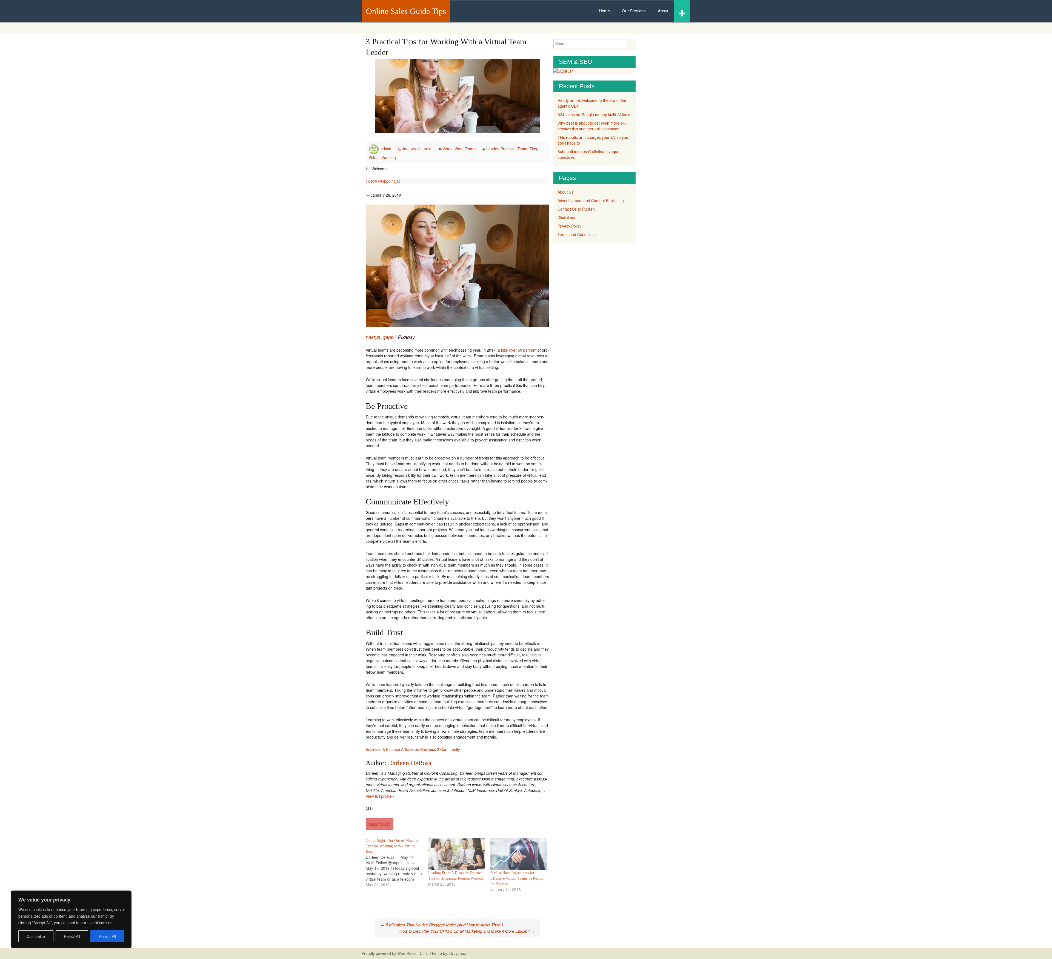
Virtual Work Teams (459, 148)
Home (604, 10)
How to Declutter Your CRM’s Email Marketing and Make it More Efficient (467, 931)
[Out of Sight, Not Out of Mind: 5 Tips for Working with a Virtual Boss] (397, 862)
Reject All (72, 936)
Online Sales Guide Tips (406, 11)
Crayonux (457, 953)
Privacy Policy (569, 226)
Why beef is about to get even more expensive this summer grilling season (592, 125)
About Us (565, 192)
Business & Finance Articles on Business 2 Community (413, 749)
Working (389, 157)
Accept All (107, 936)
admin (386, 148)
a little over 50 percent (517, 350)
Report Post (379, 824)
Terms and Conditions (577, 234)
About (663, 10)
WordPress (407, 953)
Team (522, 148)
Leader (492, 148)
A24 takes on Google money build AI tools (594, 114)
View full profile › (380, 796)
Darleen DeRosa (409, 762)
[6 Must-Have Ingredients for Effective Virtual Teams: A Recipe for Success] (518, 854)
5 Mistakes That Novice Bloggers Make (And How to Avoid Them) (442, 925)
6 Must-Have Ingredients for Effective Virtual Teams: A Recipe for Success (516, 878)
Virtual (373, 157)
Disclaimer (567, 217)
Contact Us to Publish (576, 209)
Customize (36, 936)
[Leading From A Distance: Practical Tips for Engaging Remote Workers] (456, 854)
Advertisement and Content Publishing (591, 200)
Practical (508, 148)
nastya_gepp (380, 337)
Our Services (634, 10)
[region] (71, 919)
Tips (533, 148)
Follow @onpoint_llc (383, 181)
